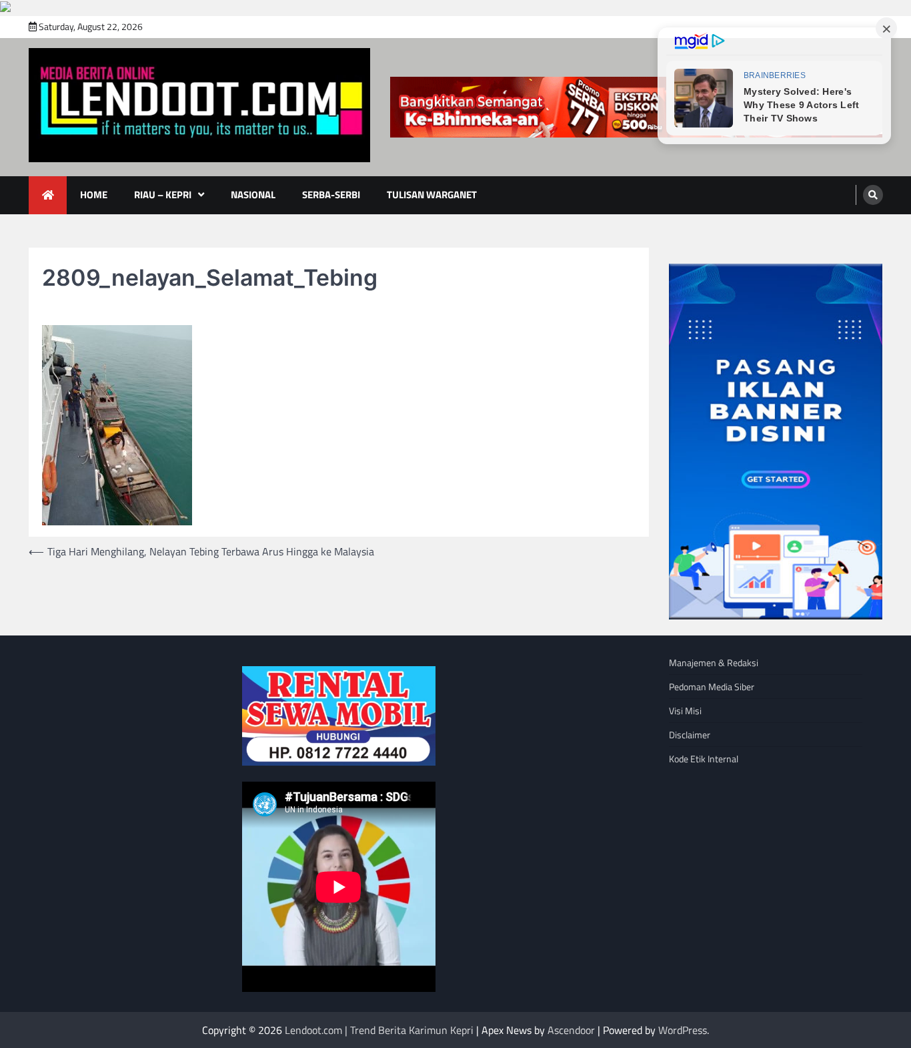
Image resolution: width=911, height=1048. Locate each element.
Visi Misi (685, 711)
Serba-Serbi (331, 194)
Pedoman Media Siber (711, 687)
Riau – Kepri (162, 194)
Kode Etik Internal (703, 759)
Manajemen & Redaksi (713, 663)
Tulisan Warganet (432, 194)
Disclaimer (689, 735)
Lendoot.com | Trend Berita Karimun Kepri (379, 1030)
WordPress (682, 1030)
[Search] (873, 195)
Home (93, 194)
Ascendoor (571, 1030)
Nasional (253, 194)
